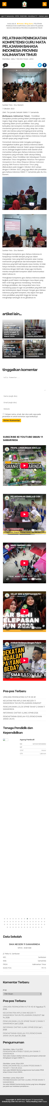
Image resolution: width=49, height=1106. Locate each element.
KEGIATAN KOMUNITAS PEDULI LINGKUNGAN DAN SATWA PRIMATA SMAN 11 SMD (12, 350)
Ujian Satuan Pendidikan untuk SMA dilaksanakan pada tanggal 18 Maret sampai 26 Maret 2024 (12, 330)
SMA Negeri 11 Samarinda (32, 1100)
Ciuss (44, 1101)
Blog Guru (29, 24)
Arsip (5, 990)
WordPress (20, 1101)
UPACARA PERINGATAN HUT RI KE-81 (19, 697)
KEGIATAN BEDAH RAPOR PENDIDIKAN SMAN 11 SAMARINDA (34, 353)
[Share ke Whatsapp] (22, 65)
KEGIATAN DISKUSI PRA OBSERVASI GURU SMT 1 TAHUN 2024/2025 (34, 333)
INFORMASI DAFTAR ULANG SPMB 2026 (20, 713)
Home (20, 24)
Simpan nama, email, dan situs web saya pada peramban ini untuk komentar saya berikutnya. (21, 415)
